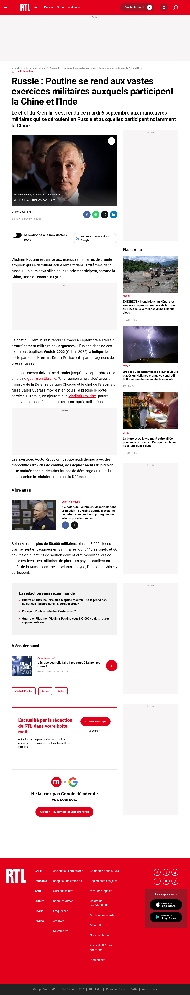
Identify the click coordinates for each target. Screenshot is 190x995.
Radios (48, 7)
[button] (137, 7)
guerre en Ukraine (41, 378)
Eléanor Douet (19, 211)
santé (126, 432)
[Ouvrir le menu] (5, 7)
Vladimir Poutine (82, 396)
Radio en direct (63, 901)
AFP (31, 211)
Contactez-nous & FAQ (104, 871)
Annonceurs (149, 989)
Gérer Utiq (96, 925)
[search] (175, 7)
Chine (61, 691)
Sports (39, 911)
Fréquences (60, 911)
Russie (45, 691)
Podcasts (74, 7)
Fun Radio (68, 989)
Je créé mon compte (95, 721)
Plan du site (97, 960)
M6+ (54, 989)
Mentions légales (101, 891)
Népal (126, 295)
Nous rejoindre (99, 935)
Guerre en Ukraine (71, 501)
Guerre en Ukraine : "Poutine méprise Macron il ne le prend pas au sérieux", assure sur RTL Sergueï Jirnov (64, 602)
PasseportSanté (116, 989)
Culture (39, 901)
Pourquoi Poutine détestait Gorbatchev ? (49, 611)
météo (126, 366)
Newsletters (60, 931)
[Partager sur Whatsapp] (95, 214)
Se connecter (95, 730)
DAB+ (133, 989)
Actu (37, 7)
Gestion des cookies (103, 915)
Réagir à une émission (67, 881)
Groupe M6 (40, 989)
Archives (58, 921)
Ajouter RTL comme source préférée (64, 812)
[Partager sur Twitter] (104, 214)
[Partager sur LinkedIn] (113, 214)
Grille (60, 7)
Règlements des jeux (103, 881)
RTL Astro (95, 989)
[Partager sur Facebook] (87, 214)
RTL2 (81, 989)
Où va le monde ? (46, 658)
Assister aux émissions (68, 871)
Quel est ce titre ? (64, 891)
